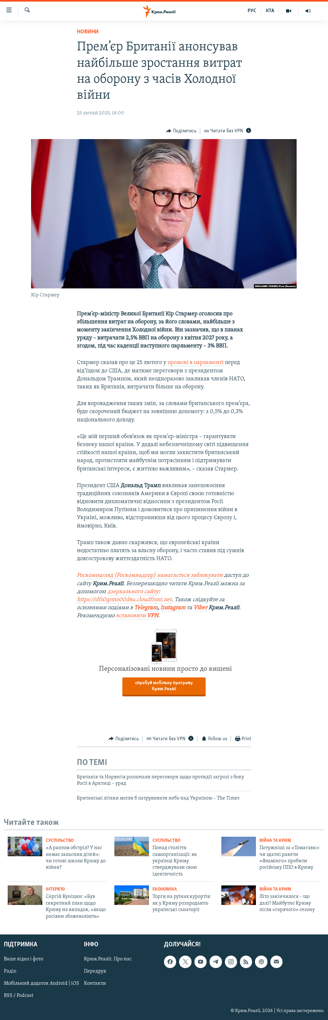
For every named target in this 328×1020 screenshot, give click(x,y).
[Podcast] (261, 962)
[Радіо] (308, 10)
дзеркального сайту (133, 592)
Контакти (95, 983)
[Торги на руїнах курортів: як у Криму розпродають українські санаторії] (131, 895)
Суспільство (60, 840)
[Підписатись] (276, 962)
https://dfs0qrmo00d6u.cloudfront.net (124, 600)
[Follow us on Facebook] (170, 962)
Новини (88, 32)
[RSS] (246, 962)
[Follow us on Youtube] (200, 962)
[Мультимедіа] (289, 10)
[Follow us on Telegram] (215, 962)
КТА (270, 10)
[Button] (181, 131)
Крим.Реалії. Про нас (108, 959)
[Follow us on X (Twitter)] (185, 962)
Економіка (164, 889)
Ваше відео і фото (23, 959)
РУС (252, 10)
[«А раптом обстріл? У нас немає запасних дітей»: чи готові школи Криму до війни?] (25, 846)
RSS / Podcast (18, 995)
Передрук (95, 971)
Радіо (10, 971)
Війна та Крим (275, 840)
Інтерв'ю (55, 889)
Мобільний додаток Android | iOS (41, 983)
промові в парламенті (196, 363)
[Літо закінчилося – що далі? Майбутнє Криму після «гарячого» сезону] (238, 895)
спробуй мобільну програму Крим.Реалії (164, 686)
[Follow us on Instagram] (231, 962)
